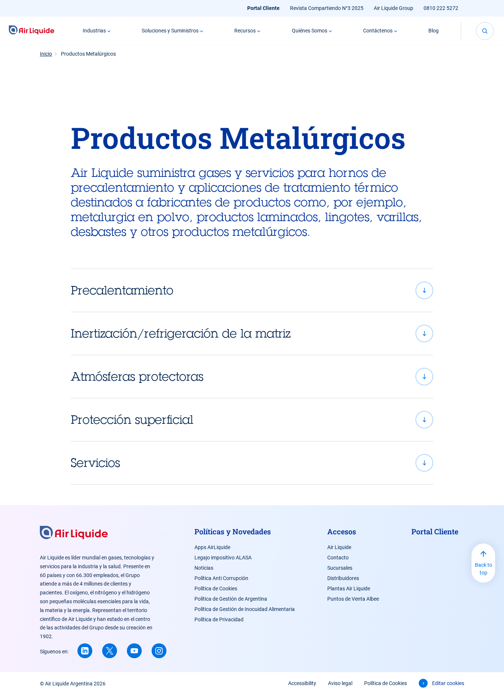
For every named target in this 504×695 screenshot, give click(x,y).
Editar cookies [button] (448, 683)
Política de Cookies (215, 588)
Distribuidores (343, 578)
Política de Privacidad (219, 619)
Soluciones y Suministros (170, 31)
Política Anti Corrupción (221, 578)
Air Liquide (339, 547)
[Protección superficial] (252, 419)
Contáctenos (378, 31)
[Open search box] (485, 31)
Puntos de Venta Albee (353, 599)
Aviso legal (340, 683)
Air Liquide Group (393, 8)
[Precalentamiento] (252, 290)
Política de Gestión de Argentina (230, 599)
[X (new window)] (109, 650)
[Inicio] (31, 30)
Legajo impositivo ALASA (223, 557)
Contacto (338, 557)
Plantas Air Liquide (348, 588)
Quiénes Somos (309, 31)
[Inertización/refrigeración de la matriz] (252, 333)
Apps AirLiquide (212, 547)
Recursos (245, 31)
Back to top (483, 569)
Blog (433, 31)
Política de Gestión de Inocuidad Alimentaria (244, 609)
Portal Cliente (263, 8)
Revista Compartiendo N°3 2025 (326, 8)
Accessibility (302, 683)
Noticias (203, 568)
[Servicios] (252, 462)
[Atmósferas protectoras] (252, 376)
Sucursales (339, 568)
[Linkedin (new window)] (84, 650)
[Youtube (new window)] (134, 650)
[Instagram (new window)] (159, 650)
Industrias (94, 31)
